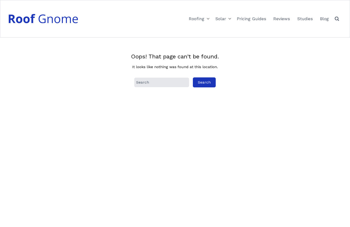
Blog (324, 18)
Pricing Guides (251, 18)
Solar (220, 18)
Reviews (281, 18)
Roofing (196, 18)
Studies (305, 18)
